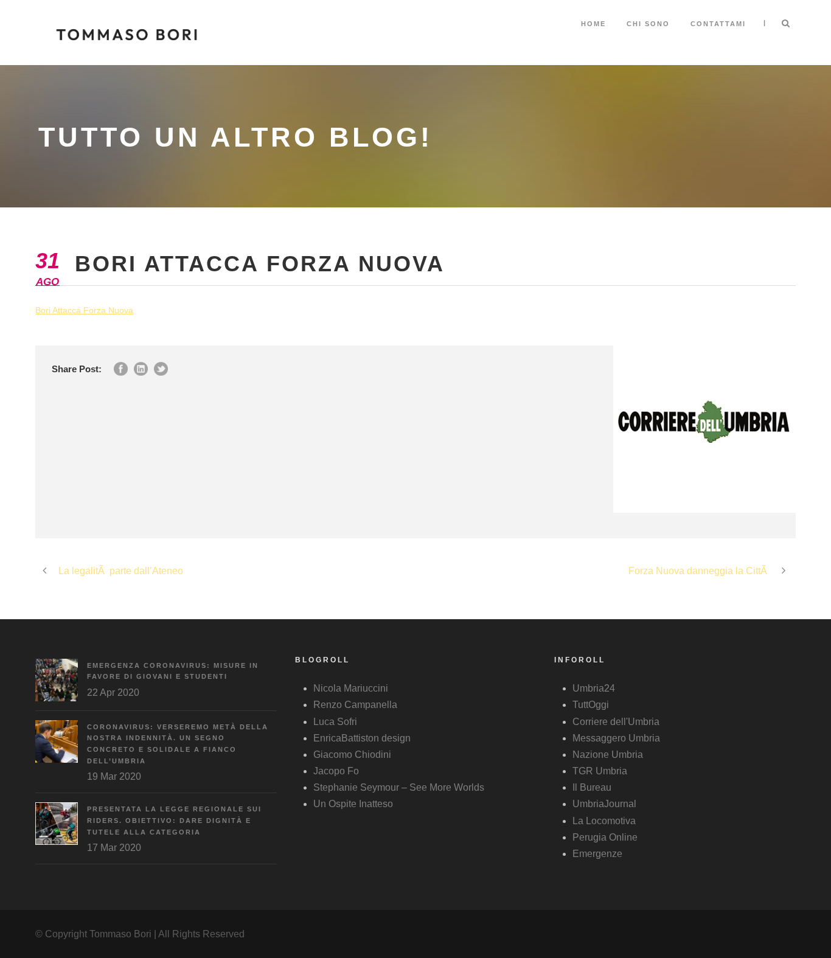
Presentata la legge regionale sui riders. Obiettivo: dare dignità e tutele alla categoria (174, 820)
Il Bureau (591, 787)
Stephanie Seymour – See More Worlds (398, 787)
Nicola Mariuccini (350, 688)
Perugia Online (605, 837)
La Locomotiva (604, 821)
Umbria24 (593, 688)
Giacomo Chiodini (352, 754)
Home (593, 23)
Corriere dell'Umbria (615, 722)
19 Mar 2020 (114, 776)
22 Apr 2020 (113, 692)
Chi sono (648, 23)
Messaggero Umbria (616, 738)
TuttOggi (590, 704)
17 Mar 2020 (114, 847)
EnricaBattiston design (362, 738)
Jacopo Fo (336, 771)
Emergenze (597, 854)
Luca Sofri (335, 722)
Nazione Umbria (607, 754)
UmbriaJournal (604, 804)
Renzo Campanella (355, 704)
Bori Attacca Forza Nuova (84, 310)
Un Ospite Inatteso (353, 804)
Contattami (718, 23)
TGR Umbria (599, 771)
